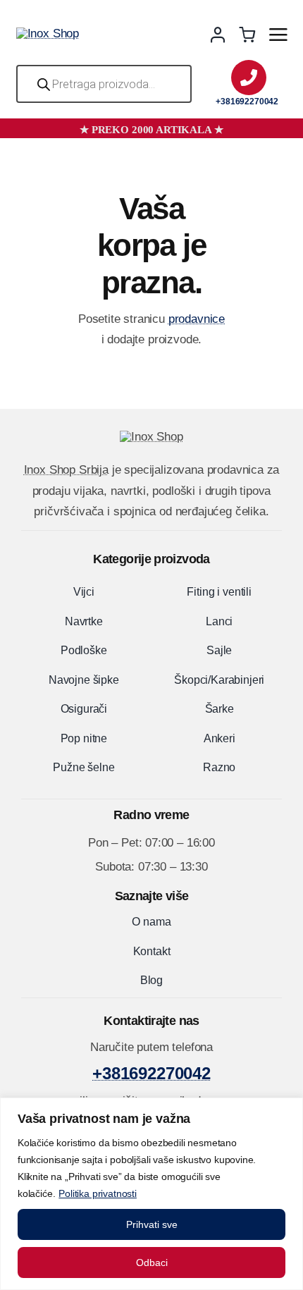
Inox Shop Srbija (66, 470)
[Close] (288, 1109)
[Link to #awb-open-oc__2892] (278, 34)
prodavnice (196, 319)
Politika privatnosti (97, 1193)
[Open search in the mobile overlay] (104, 84)
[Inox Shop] (47, 33)
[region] (151, 1194)
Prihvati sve (152, 1224)
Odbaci (152, 1262)
